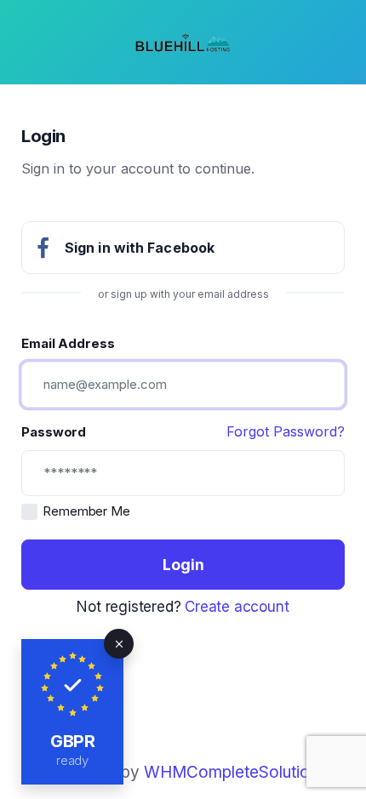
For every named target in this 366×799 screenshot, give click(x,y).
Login (183, 565)
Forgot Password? (285, 431)
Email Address (68, 343)
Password (53, 432)
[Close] (119, 644)
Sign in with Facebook (139, 247)
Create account (237, 606)
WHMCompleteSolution (231, 772)
